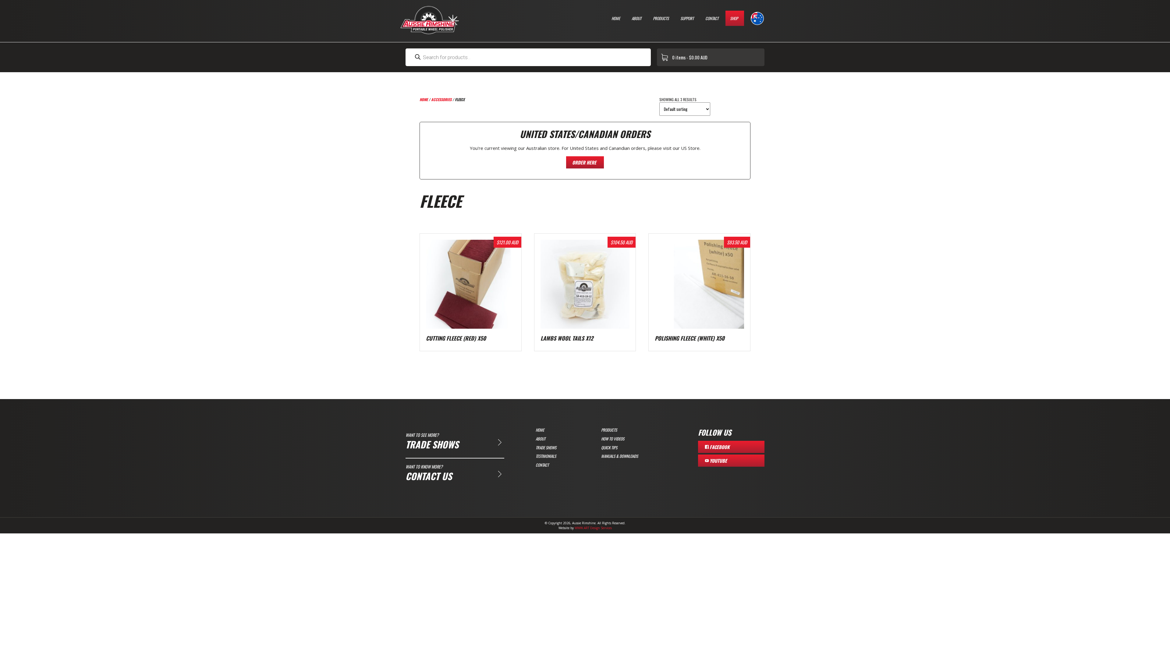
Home (616, 18)
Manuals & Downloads (619, 456)
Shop (734, 18)
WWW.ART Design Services (593, 528)
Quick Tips (609, 447)
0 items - (689, 57)
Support (687, 18)
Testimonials (546, 456)
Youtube (718, 460)
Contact (711, 18)
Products (661, 18)
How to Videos (612, 439)
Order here (584, 162)
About (636, 18)
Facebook (720, 447)
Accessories (441, 99)
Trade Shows (546, 447)
